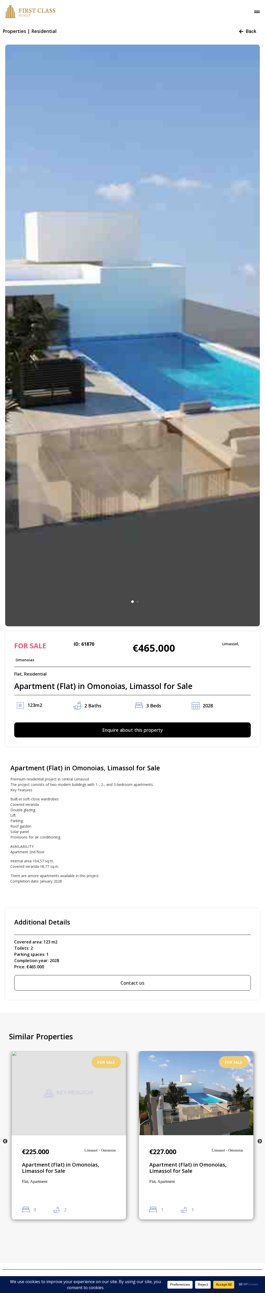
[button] (132, 601)
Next (259, 1141)
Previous (5, 1141)
